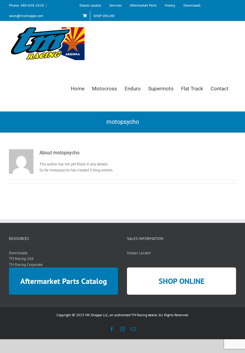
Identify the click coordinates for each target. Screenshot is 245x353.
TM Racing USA (21, 258)
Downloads (18, 252)
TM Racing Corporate (26, 264)
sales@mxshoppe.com (26, 15)
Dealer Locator (139, 252)
